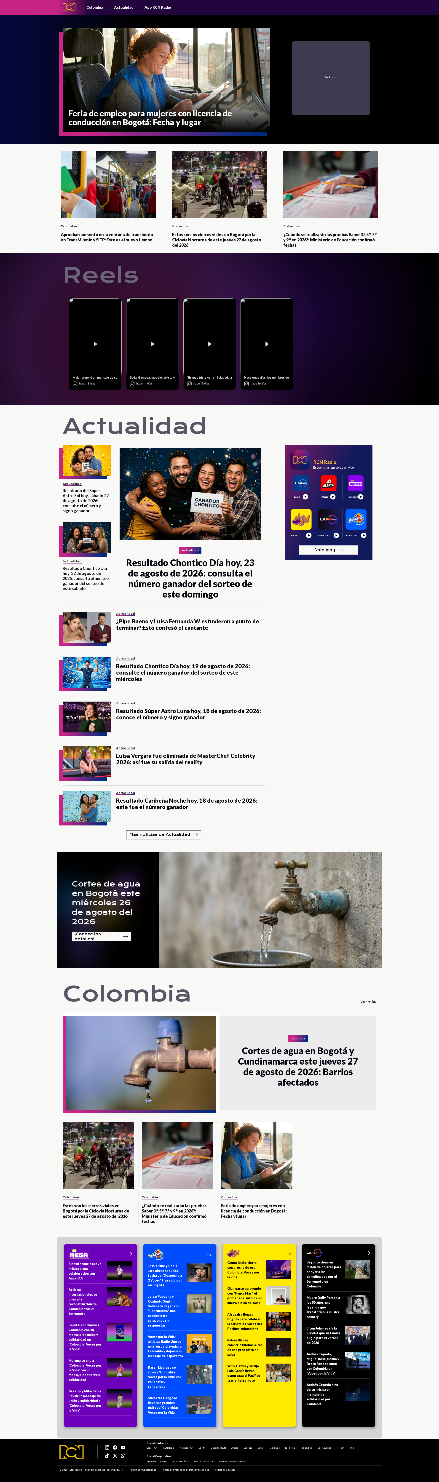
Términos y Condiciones (142, 1469)
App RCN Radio (158, 7)
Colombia (94, 7)
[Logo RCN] (71, 1452)
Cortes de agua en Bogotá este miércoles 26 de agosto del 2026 (106, 903)
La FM (202, 1447)
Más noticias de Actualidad (159, 834)
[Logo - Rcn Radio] (69, 7)
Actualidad (124, 7)
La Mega (248, 1447)
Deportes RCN (218, 1447)
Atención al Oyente (156, 1461)
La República (324, 1447)
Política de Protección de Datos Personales (185, 1469)
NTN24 (340, 1447)
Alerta (234, 1447)
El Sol (260, 1447)
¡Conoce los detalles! (88, 936)
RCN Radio (168, 1447)
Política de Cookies (224, 1469)
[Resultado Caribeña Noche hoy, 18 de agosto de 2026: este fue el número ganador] (87, 806)
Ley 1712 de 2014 (203, 1461)
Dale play (324, 549)
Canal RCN (152, 1447)
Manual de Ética (180, 1461)
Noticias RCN (186, 1447)
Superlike (307, 1447)
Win (352, 1447)
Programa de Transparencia (232, 1461)
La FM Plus (291, 1447)
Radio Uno (274, 1447)
